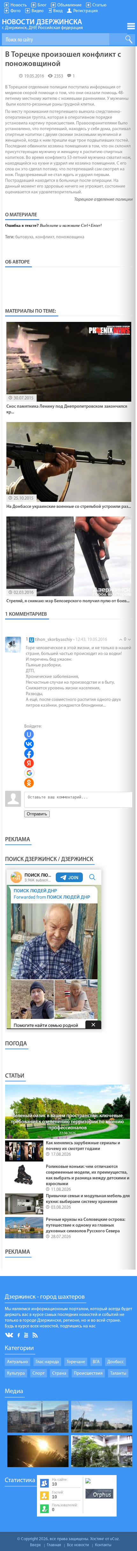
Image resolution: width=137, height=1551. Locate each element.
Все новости (78, 1545)
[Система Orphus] (99, 1499)
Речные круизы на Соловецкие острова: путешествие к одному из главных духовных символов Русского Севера (85, 1225)
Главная (54, 1545)
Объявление (69, 5)
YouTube (26, 1335)
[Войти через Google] (29, 773)
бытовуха (24, 237)
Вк (9, 1335)
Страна (59, 1373)
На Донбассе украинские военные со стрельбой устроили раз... (68, 506)
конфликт (44, 237)
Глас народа (47, 1362)
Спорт (38, 1373)
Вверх (35, 1545)
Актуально (17, 1362)
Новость (19, 5)
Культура (16, 1373)
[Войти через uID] (29, 734)
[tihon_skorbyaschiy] (13, 644)
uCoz (114, 1539)
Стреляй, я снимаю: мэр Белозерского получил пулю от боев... (67, 601)
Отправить (37, 814)
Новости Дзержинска (42, 24)
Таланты (118, 1373)
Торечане (76, 1362)
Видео (38, 11)
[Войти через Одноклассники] (29, 783)
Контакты (103, 1545)
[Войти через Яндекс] (29, 763)
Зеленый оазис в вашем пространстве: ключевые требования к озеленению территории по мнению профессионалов (67, 1122)
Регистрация (85, 11)
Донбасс (115, 1362)
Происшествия (88, 1373)
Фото (16, 11)
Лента (36, 1335)
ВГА (96, 1362)
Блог (42, 5)
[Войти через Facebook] (29, 753)
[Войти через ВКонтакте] (29, 744)
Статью (99, 5)
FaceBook (19, 1334)
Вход (57, 11)
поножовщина (70, 237)
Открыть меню (131, 26)
